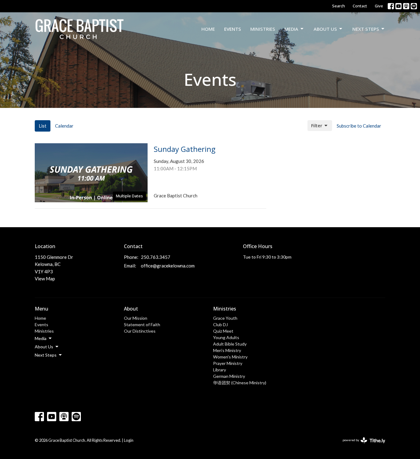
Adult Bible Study (230, 343)
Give (379, 6)
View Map (45, 278)
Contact (360, 6)
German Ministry (229, 376)
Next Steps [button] (46, 355)
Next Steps (365, 29)
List (42, 126)
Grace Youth (225, 318)
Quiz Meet (223, 331)
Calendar (64, 126)
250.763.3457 (155, 257)
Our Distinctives (140, 331)
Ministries (262, 29)
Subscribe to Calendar (359, 126)
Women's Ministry (230, 356)
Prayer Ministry (227, 363)
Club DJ (220, 324)
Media (291, 29)
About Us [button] (44, 346)
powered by (361, 445)
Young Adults (226, 337)
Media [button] (40, 338)
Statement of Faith (142, 324)
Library (219, 369)
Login (128, 440)
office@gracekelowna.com (168, 265)
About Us (325, 29)
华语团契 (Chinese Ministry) (239, 382)
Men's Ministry (227, 350)
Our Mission (135, 318)
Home (208, 29)
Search (338, 6)
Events (232, 29)
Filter (316, 125)
